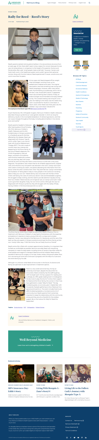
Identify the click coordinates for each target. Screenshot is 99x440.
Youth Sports (79, 127)
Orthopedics (31, 307)
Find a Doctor (62, 2)
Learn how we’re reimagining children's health (34, 345)
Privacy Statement (70, 427)
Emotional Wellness (82, 88)
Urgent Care (82, 2)
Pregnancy (79, 111)
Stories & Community (82, 117)
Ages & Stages (51, 2)
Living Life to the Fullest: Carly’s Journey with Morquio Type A (77, 391)
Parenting (79, 108)
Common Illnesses (81, 85)
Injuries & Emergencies (82, 95)
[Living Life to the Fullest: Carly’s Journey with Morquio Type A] (78, 373)
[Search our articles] (89, 3)
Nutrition (78, 104)
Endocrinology (18, 307)
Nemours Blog (33, 3)
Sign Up (78, 50)
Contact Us (68, 420)
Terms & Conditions (71, 430)
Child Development (81, 82)
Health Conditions (81, 92)
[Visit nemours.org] (15, 2)
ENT (25, 307)
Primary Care (72, 2)
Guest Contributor (78, 21)
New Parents (79, 101)
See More (80, 129)
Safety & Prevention (81, 114)
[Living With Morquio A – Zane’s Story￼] (49, 373)
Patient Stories (40, 307)
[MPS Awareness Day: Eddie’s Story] (21, 373)
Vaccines (78, 123)
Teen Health (79, 120)
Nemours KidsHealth (71, 424)
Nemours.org (78, 420)
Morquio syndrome (37, 109)
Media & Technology (82, 98)
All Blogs (78, 79)
